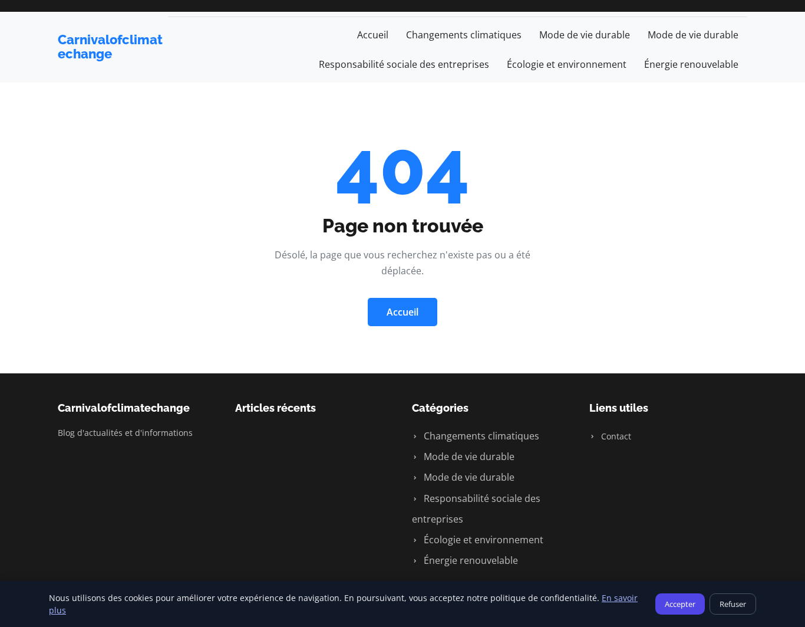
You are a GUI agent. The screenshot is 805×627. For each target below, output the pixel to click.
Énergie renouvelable (691, 64)
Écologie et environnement (566, 64)
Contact (615, 436)
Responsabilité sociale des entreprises (404, 64)
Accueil (372, 34)
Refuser (733, 604)
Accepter (680, 604)
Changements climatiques (464, 34)
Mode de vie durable (584, 34)
